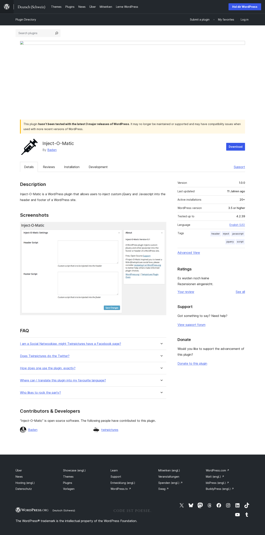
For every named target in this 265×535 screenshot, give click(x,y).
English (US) (237, 224)
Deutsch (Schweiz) (64, 510)
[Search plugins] (57, 33)
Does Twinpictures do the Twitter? (44, 356)
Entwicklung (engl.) (123, 482)
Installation (72, 167)
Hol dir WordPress (244, 6)
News (19, 476)
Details (29, 167)
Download (235, 146)
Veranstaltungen (168, 476)
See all (240, 292)
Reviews (49, 167)
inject (226, 233)
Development (98, 167)
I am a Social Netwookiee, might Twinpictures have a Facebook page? (70, 344)
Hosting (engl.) (25, 482)
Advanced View (189, 253)
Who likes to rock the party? (40, 392)
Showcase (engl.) (74, 470)
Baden (52, 150)
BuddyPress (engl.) (220, 488)
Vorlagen (68, 488)
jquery (230, 241)
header (215, 233)
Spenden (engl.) (170, 482)
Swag (163, 488)
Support (239, 167)
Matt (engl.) (215, 476)
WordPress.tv (121, 488)
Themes (68, 476)
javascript (237, 233)
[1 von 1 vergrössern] (161, 227)
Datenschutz (24, 488)
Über (19, 470)
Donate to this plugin (192, 363)
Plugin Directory (26, 19)
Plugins (67, 482)
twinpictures (109, 430)
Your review (186, 292)
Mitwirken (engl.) (169, 470)
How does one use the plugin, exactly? (47, 368)
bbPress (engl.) (217, 482)
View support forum (191, 325)
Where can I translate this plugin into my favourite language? (63, 380)
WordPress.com (217, 470)
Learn (114, 470)
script (240, 241)
